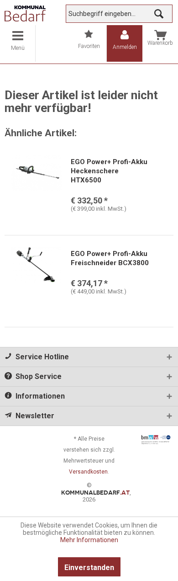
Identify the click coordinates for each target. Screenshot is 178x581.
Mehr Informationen (89, 540)
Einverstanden (89, 567)
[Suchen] (159, 13)
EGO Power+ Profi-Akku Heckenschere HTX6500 (109, 171)
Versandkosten (88, 472)
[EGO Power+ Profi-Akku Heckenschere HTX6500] (36, 180)
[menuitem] (18, 43)
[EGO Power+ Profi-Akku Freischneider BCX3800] (36, 272)
